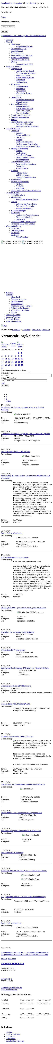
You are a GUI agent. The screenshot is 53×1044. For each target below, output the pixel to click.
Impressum (10, 1036)
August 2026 (13, 344)
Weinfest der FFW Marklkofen (13, 650)
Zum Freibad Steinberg (15, 1041)
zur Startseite (32, 3)
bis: (2, 381)
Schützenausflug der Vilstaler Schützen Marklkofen (21, 831)
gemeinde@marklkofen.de (11, 987)
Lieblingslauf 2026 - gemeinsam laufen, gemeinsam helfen (23, 608)
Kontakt (9, 1032)
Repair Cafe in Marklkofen (11, 533)
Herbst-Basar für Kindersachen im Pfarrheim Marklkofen (23, 784)
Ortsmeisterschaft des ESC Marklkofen (16, 686)
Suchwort (5, 375)
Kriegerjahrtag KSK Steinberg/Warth (15, 704)
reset (3, 383)
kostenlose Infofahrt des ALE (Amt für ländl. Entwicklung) (24, 871)
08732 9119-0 (6, 979)
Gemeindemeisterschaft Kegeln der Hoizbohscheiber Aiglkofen (25, 434)
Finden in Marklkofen (10, 22)
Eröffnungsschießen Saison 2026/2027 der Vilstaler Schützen (25, 668)
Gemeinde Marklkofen (12, 963)
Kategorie (5, 373)
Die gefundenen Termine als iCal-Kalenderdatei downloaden (24, 954)
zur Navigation (16, 3)
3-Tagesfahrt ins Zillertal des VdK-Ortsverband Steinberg (23, 897)
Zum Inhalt (5, 3)
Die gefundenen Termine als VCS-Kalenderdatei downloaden (25, 952)
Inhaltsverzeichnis (13, 1034)
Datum (3, 378)
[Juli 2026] (5, 346)
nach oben (12, 959)
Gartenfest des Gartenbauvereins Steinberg (17, 632)
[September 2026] (20, 346)
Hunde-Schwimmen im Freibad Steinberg (17, 736)
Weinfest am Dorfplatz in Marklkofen (15, 452)
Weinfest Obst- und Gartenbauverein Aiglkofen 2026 (21, 813)
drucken (4, 959)
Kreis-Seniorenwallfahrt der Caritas (14, 557)
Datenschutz (11, 1039)
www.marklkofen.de (9, 990)
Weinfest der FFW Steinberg (12, 853)
